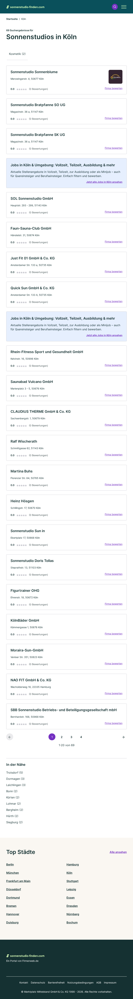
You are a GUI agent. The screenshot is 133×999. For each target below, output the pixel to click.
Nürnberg (72, 914)
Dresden (72, 906)
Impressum (110, 982)
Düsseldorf (13, 889)
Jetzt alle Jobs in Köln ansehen (104, 181)
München (12, 872)
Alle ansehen (118, 852)
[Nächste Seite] (123, 736)
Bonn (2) (11, 791)
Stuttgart (72, 881)
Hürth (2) (12, 816)
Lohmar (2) (13, 803)
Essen (70, 897)
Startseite (12, 18)
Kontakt (23, 982)
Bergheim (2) (14, 810)
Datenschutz (38, 982)
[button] (115, 7)
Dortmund (13, 897)
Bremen (11, 906)
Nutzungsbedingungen (80, 982)
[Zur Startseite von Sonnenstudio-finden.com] (25, 7)
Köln (69, 872)
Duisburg (12, 922)
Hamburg (72, 864)
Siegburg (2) (14, 822)
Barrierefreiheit (56, 982)
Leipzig (71, 889)
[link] (66, 80)
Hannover (12, 914)
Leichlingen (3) (16, 785)
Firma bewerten (113, 88)
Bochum (72, 922)
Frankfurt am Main (18, 881)
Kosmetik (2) (17, 54)
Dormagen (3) (15, 778)
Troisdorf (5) (14, 772)
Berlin (10, 864)
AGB (98, 982)
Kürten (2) (12, 797)
